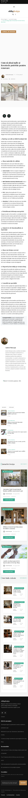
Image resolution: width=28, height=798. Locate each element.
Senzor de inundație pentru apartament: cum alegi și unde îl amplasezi (18, 681)
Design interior (19, 663)
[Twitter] (4, 2)
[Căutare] (13, 14)
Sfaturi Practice (19, 617)
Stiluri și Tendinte (11, 449)
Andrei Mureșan (10, 348)
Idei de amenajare (11, 420)
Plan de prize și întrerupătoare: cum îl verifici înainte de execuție (18, 666)
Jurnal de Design (13, 19)
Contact (3, 716)
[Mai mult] (15, 14)
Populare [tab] (11, 407)
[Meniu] (14, 6)
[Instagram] (6, 2)
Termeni (3, 795)
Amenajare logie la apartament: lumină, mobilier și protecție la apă (13, 490)
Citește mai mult (9, 499)
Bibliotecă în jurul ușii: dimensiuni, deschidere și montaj (15, 423)
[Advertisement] (14, 47)
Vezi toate (23, 464)
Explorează (23, 578)
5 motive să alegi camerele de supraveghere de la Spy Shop (11, 562)
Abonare (23, 782)
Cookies (18, 795)
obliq (14, 11)
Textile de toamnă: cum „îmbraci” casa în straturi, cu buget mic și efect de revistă (18, 634)
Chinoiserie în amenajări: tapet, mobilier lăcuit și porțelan (17, 605)
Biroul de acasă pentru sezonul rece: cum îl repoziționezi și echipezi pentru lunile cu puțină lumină (18, 650)
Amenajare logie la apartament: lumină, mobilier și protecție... (16, 413)
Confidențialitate (10, 795)
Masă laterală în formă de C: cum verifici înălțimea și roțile (18, 620)
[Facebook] (2, 2)
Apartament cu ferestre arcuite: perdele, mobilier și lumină (18, 591)
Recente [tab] (4, 407)
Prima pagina (4, 19)
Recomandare (10, 430)
